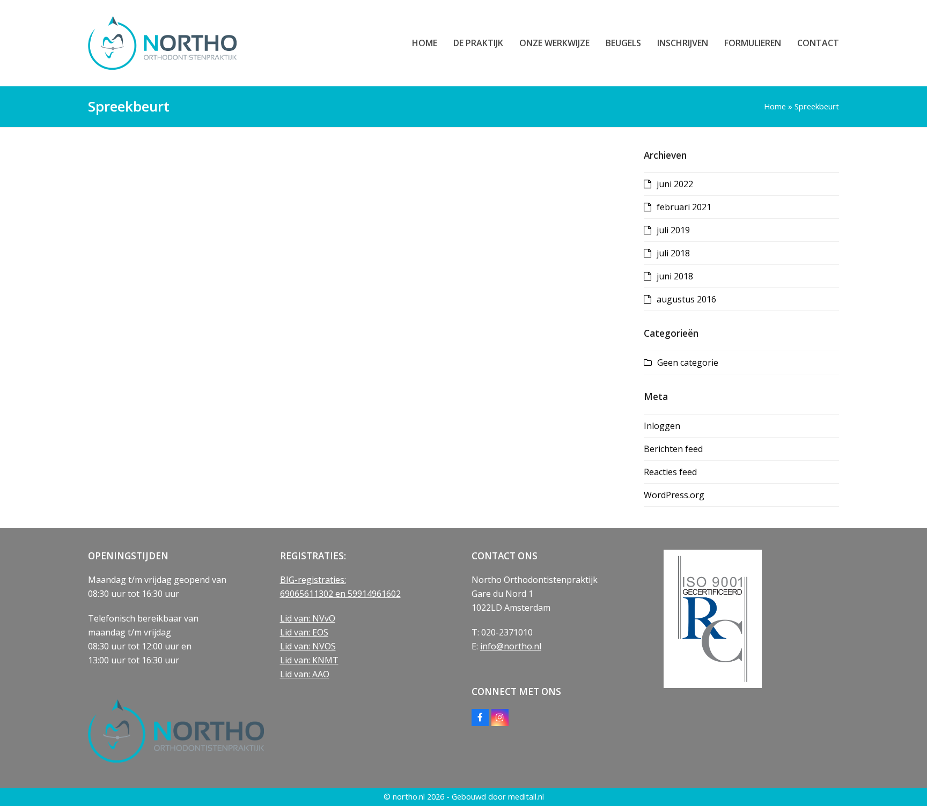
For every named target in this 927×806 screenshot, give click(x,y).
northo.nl (409, 796)
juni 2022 (675, 184)
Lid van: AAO (304, 674)
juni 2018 (675, 276)
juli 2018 (673, 253)
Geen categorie (687, 362)
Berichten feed (673, 449)
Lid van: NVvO (307, 618)
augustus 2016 (686, 299)
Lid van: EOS (304, 632)
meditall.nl (526, 796)
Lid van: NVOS (308, 646)
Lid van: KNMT (309, 660)
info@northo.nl (510, 646)
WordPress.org (674, 495)
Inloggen (662, 426)
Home (775, 106)
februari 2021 (684, 207)
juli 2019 (673, 230)
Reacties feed (670, 472)
